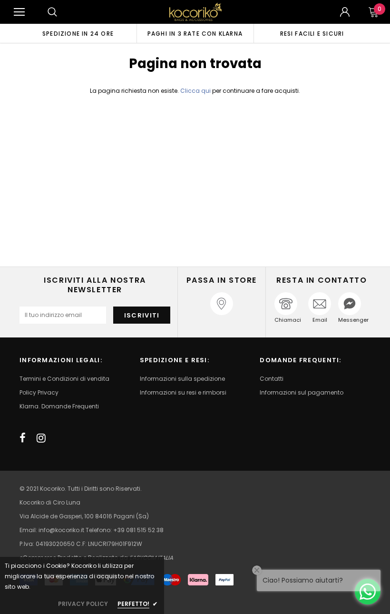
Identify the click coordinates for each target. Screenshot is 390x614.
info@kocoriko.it (62, 530)
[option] (78, 33)
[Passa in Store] (221, 303)
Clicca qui (196, 91)
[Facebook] (23, 438)
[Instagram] (41, 438)
